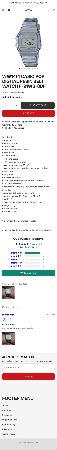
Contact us (7, 415)
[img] (8, 314)
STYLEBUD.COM (31, 442)
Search (5, 405)
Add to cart (39, 105)
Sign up (29, 376)
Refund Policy (8, 424)
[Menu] (3, 10)
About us (6, 410)
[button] (8, 97)
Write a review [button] (28, 272)
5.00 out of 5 (36, 244)
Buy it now (28, 113)
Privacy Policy (8, 429)
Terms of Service (10, 434)
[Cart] (54, 10)
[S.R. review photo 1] (8, 338)
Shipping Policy (9, 419)
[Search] (9, 10)
